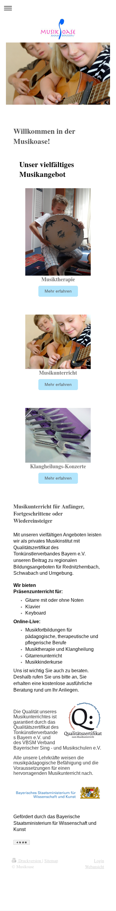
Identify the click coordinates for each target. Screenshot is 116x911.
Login (99, 860)
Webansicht (94, 866)
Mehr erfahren (58, 291)
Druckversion (29, 860)
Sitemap (51, 860)
